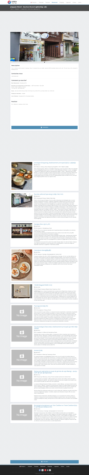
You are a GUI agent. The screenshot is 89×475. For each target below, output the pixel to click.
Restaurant (54, 2)
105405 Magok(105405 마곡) (43, 285)
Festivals (41, 2)
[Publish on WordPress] (48, 470)
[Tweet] (42, 470)
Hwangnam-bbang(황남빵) (42, 250)
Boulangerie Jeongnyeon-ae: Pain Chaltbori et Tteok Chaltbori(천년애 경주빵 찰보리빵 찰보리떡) (55, 406)
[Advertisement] (44, 21)
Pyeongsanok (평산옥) (41, 306)
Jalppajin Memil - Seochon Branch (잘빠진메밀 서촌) (30, 9)
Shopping (61, 2)
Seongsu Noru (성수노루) (42, 224)
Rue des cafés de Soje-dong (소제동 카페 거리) (48, 194)
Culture (74, 2)
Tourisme (47, 2)
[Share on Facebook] (40, 470)
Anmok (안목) (38, 350)
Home (12, 9)
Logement (68, 2)
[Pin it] (45, 470)
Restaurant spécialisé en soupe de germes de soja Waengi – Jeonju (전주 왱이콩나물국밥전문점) (55, 372)
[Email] (50, 470)
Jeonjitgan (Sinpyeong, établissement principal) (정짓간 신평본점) (55, 163)
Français (34, 2)
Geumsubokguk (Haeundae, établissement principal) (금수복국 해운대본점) (56, 327)
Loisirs (79, 2)
